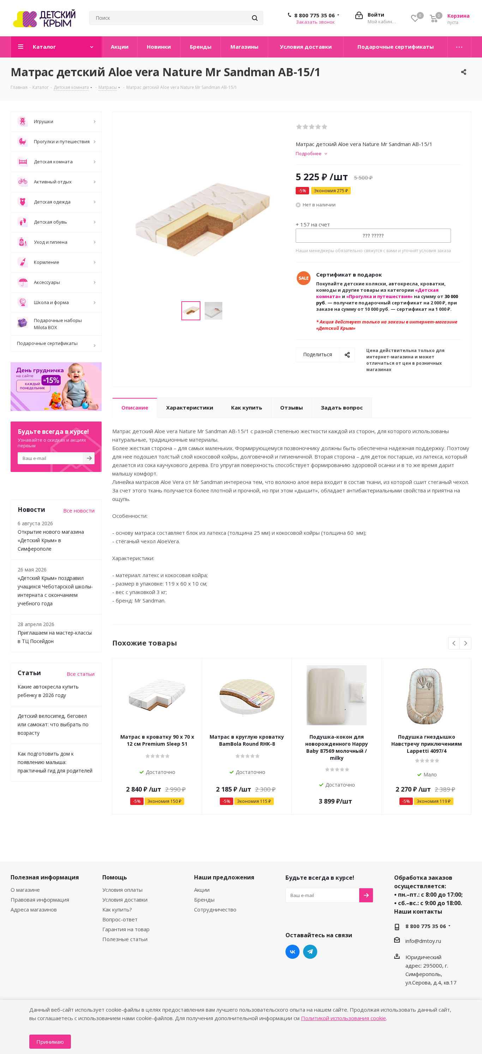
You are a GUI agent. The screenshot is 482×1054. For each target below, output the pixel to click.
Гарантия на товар (126, 929)
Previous (454, 643)
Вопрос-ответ (120, 919)
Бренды (204, 899)
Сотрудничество (215, 909)
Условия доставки (124, 899)
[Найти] (254, 18)
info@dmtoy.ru (423, 940)
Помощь (114, 877)
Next (465, 643)
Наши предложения (224, 877)
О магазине (25, 889)
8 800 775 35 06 (314, 15)
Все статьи (81, 673)
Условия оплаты (122, 889)
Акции (202, 889)
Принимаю (50, 1041)
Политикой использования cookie (343, 1018)
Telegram (310, 952)
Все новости (79, 510)
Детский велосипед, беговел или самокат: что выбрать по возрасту (53, 724)
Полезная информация (45, 877)
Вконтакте (292, 952)
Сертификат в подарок (349, 274)
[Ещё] (459, 46)
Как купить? (117, 909)
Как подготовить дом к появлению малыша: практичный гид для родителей (55, 762)
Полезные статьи (124, 939)
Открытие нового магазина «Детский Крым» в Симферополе (51, 540)
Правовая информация (40, 899)
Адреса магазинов (34, 909)
